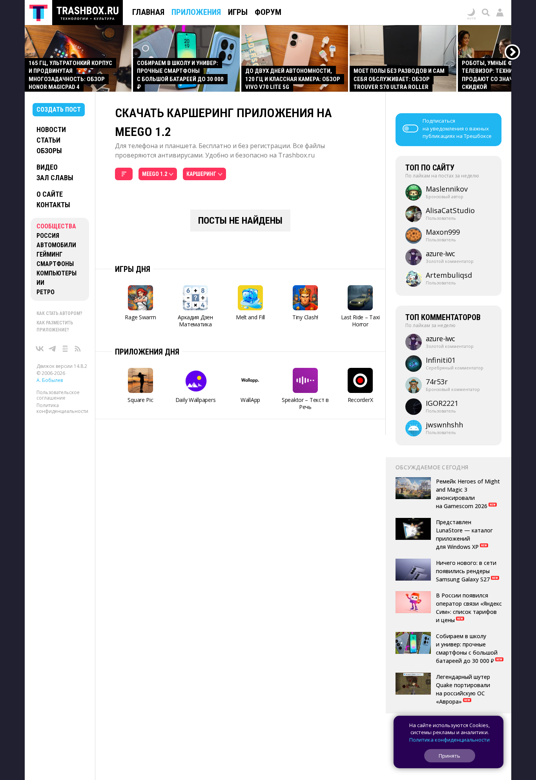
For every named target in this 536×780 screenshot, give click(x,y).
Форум (268, 12)
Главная (148, 12)
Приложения (196, 12)
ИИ (40, 282)
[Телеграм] (52, 348)
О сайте (49, 194)
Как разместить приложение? (54, 326)
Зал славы (54, 178)
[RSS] (77, 348)
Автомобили (56, 245)
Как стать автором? (59, 313)
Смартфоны (55, 264)
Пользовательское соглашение (58, 395)
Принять (449, 755)
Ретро (45, 292)
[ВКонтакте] (40, 348)
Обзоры (49, 151)
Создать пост (58, 109)
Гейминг (49, 254)
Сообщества (56, 226)
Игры (238, 12)
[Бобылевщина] (65, 348)
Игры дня (132, 269)
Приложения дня (147, 352)
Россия (47, 235)
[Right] (513, 52)
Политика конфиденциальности (62, 408)
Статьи (48, 140)
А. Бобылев (49, 380)
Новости (51, 129)
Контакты (53, 205)
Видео (47, 167)
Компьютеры (56, 273)
